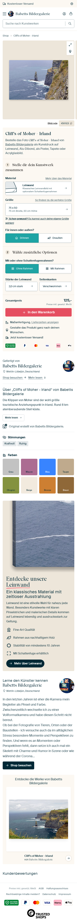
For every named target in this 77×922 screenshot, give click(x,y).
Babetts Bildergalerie (33, 14)
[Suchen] (69, 23)
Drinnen (24, 238)
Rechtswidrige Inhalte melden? (23, 894)
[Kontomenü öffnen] (64, 14)
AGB (41, 888)
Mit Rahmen (57, 268)
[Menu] (4, 13)
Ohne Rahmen (24, 268)
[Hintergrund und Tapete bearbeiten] (69, 51)
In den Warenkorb (41, 312)
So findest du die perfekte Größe (53, 200)
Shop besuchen (13, 377)
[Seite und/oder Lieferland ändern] (71, 4)
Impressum (65, 894)
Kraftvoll (9, 443)
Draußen (57, 238)
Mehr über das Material (58, 178)
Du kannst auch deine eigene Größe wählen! (37, 221)
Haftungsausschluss (57, 888)
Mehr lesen (35, 377)
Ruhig (23, 443)
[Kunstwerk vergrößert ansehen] (69, 45)
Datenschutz (49, 894)
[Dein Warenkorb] (71, 13)
